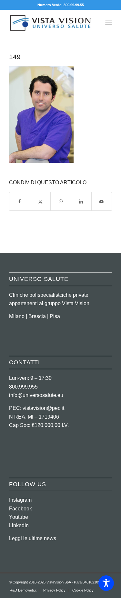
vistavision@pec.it (43, 408)
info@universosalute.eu (36, 395)
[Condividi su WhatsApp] (61, 201)
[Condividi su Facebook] (19, 201)
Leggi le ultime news (32, 538)
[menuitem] (108, 23)
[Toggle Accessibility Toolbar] (106, 583)
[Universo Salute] (50, 23)
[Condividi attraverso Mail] (102, 201)
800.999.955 (23, 387)
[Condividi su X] (40, 201)
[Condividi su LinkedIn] (81, 201)
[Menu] (108, 23)
